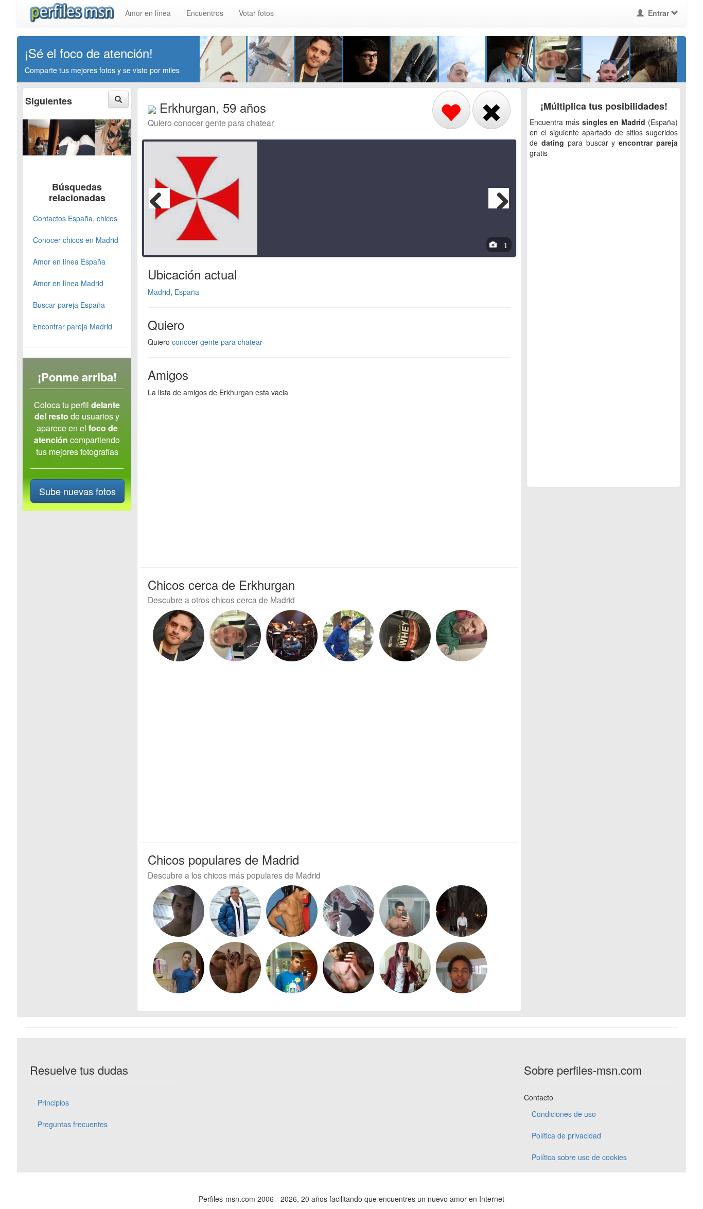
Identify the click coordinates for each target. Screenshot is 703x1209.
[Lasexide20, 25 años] (113, 136)
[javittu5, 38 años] (178, 911)
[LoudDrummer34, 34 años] (292, 635)
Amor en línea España (69, 261)
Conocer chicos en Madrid (75, 240)
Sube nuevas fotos (77, 491)
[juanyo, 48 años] (461, 635)
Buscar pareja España (69, 305)
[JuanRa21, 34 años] (405, 967)
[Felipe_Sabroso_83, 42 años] (292, 911)
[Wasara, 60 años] (235, 911)
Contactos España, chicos (75, 218)
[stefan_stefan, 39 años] (461, 911)
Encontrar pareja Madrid (72, 326)
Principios (53, 1102)
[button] (118, 99)
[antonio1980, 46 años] (461, 967)
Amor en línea (148, 13)
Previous (159, 198)
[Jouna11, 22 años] (178, 635)
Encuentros (204, 13)
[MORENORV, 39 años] (235, 967)
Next (498, 198)
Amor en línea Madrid (68, 283)
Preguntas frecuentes (73, 1124)
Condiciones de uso (564, 1114)
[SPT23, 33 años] (348, 967)
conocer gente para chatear (217, 342)
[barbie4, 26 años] (77, 136)
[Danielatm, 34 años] (292, 967)
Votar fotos (256, 13)
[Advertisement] (323, 480)
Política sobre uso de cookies (579, 1157)
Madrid (159, 292)
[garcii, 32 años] (348, 911)
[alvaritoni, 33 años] (405, 911)
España (186, 292)
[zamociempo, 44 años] (348, 635)
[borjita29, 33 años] (178, 967)
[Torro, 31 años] (235, 635)
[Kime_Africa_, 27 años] (405, 635)
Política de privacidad (566, 1135)
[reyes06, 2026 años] (41, 136)
